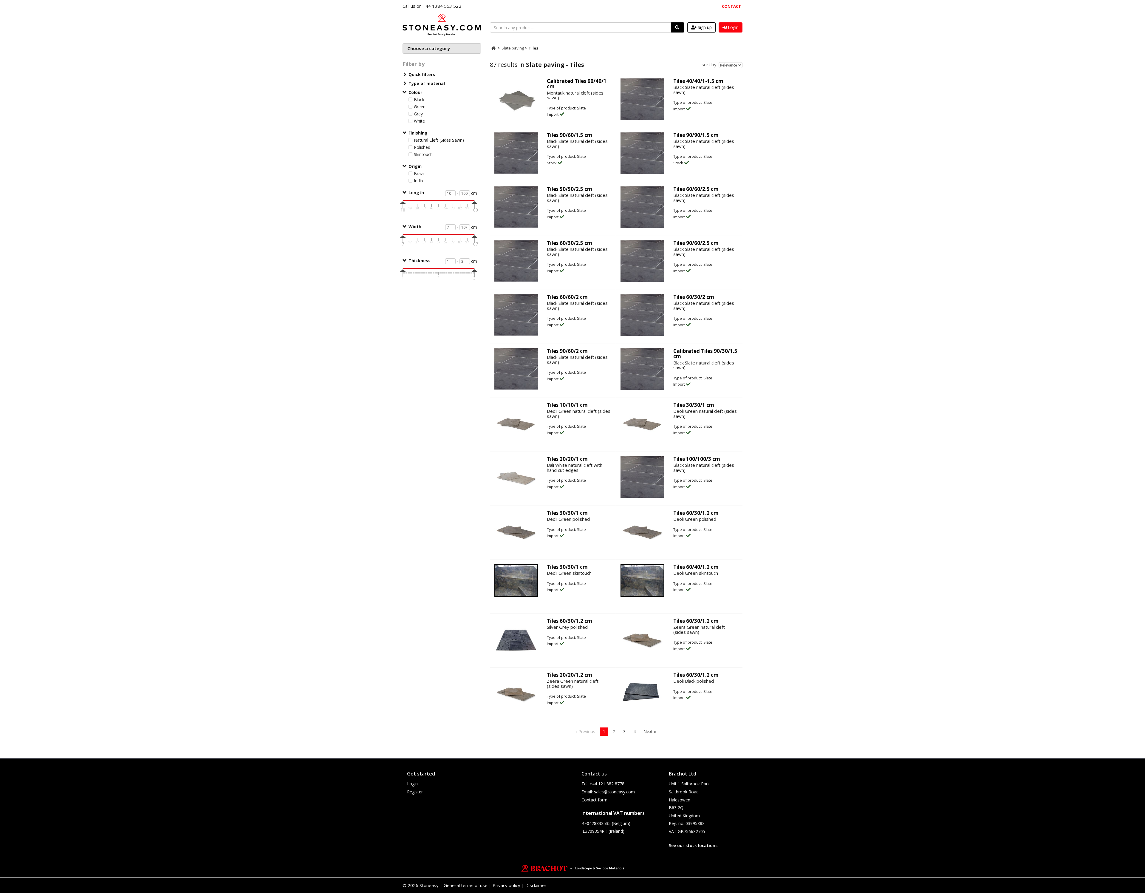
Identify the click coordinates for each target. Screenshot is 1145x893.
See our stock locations (693, 845)
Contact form (594, 800)
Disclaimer (536, 885)
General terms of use (466, 885)
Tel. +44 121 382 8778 (602, 784)
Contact (731, 6)
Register (415, 792)
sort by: (709, 64)
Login (412, 784)
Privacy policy (506, 885)
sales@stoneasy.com (614, 792)
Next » (649, 731)
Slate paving (513, 48)
